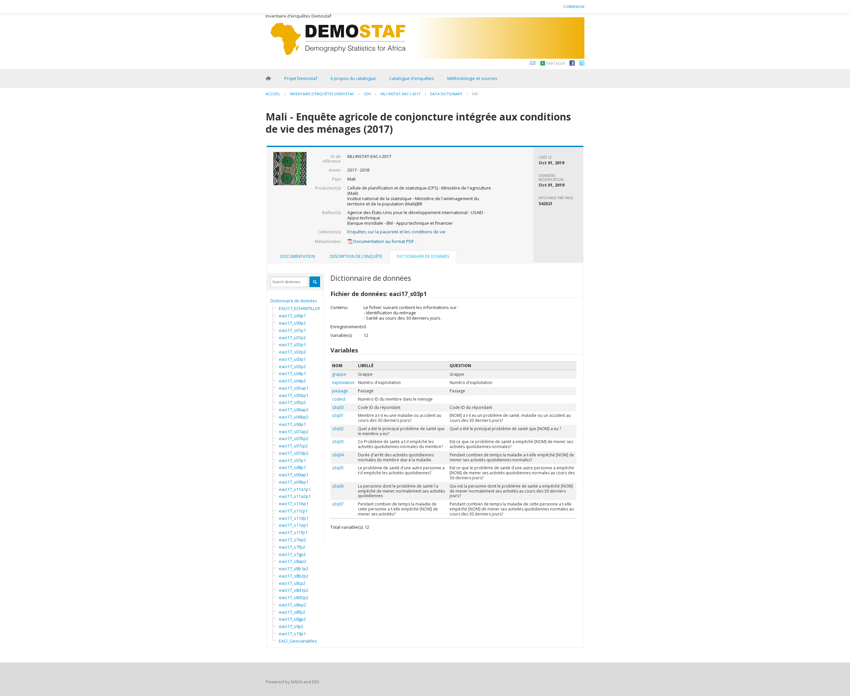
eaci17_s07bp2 (293, 438)
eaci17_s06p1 (292, 424)
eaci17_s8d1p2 (293, 590)
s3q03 (338, 441)
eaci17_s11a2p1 (295, 496)
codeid (338, 399)
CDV (367, 93)
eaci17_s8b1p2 (293, 568)
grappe (339, 374)
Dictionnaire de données (293, 301)
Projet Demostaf (300, 78)
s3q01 (338, 415)
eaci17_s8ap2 (292, 561)
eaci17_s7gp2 (292, 554)
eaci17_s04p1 (292, 373)
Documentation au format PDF (383, 241)
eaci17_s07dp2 (293, 453)
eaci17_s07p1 (292, 460)
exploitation (343, 382)
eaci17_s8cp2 (292, 583)
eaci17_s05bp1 (293, 395)
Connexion (573, 6)
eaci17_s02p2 (292, 351)
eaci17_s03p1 (292, 359)
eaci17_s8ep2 (292, 604)
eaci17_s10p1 (292, 633)
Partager (555, 63)
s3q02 (338, 428)
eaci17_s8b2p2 (293, 576)
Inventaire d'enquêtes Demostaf (322, 93)
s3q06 (338, 486)
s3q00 (338, 407)
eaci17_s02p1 (292, 344)
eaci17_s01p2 (292, 337)
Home (268, 78)
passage (340, 391)
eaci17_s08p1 (292, 467)
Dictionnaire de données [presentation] (423, 256)
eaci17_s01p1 (292, 330)
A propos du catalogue (353, 78)
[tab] (297, 256)
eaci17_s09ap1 (293, 474)
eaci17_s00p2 (292, 323)
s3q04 (338, 455)
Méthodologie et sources (472, 78)
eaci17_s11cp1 (293, 510)
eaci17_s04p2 (292, 380)
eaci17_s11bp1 (293, 503)
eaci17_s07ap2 (293, 431)
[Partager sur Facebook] (572, 64)
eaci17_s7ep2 (292, 539)
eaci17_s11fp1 (293, 532)
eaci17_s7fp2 (292, 547)
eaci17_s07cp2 (293, 445)
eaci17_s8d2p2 (293, 597)
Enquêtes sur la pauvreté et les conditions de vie (396, 232)
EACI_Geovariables (298, 641)
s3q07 (338, 504)
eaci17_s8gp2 (292, 619)
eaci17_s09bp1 (293, 482)
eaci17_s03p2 (292, 366)
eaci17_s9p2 (291, 626)
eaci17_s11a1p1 (295, 489)
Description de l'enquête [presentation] (356, 256)
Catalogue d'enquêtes (411, 78)
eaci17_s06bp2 (293, 417)
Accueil (273, 93)
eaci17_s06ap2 (293, 409)
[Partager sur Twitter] (581, 64)
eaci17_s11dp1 (293, 518)
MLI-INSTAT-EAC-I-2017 (400, 93)
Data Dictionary (446, 93)
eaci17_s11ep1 (293, 525)
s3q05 (338, 468)
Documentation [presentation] (297, 256)
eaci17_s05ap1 (293, 388)
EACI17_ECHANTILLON (300, 308)
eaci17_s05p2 (292, 402)
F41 (475, 93)
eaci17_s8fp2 (292, 612)
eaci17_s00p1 (292, 315)
